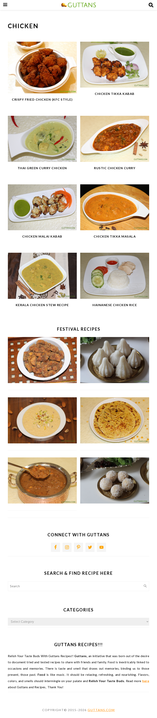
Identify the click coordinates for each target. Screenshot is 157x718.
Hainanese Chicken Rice (114, 305)
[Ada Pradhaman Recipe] (42, 502)
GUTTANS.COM (101, 710)
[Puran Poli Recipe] (114, 442)
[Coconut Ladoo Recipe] (114, 502)
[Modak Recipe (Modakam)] (114, 382)
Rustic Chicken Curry (114, 168)
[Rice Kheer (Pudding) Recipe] (42, 442)
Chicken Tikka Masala (115, 236)
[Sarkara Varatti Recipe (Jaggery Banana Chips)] (42, 382)
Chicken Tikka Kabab (115, 93)
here (145, 681)
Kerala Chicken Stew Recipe (42, 305)
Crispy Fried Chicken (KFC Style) (42, 99)
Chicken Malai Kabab (42, 236)
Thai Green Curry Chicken (42, 168)
